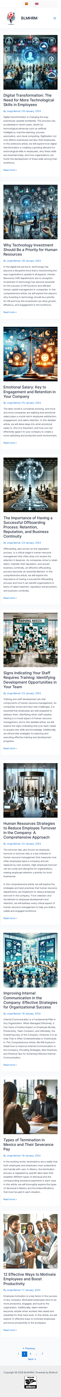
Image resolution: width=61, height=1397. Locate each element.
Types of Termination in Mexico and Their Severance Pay (28, 1144)
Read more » (10, 170)
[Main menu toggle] (55, 18)
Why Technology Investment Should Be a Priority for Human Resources (30, 250)
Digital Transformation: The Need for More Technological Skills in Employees (28, 100)
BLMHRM (29, 18)
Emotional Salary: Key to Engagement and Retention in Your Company (29, 392)
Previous (29, 1348)
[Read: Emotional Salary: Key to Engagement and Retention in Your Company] (30, 354)
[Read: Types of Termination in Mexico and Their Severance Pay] (30, 1106)
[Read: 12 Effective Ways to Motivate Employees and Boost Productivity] (30, 1241)
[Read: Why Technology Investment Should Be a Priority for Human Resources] (30, 212)
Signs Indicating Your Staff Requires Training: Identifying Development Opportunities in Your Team (30, 680)
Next (32, 1359)
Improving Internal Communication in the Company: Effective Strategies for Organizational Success (30, 1000)
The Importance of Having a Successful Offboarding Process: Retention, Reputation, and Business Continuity (28, 527)
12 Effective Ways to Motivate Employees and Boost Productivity (29, 1279)
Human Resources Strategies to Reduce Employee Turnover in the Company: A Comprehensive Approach (29, 830)
